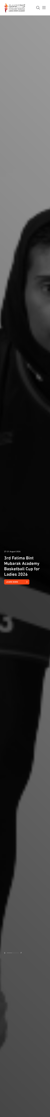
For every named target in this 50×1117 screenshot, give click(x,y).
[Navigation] (44, 8)
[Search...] (38, 8)
